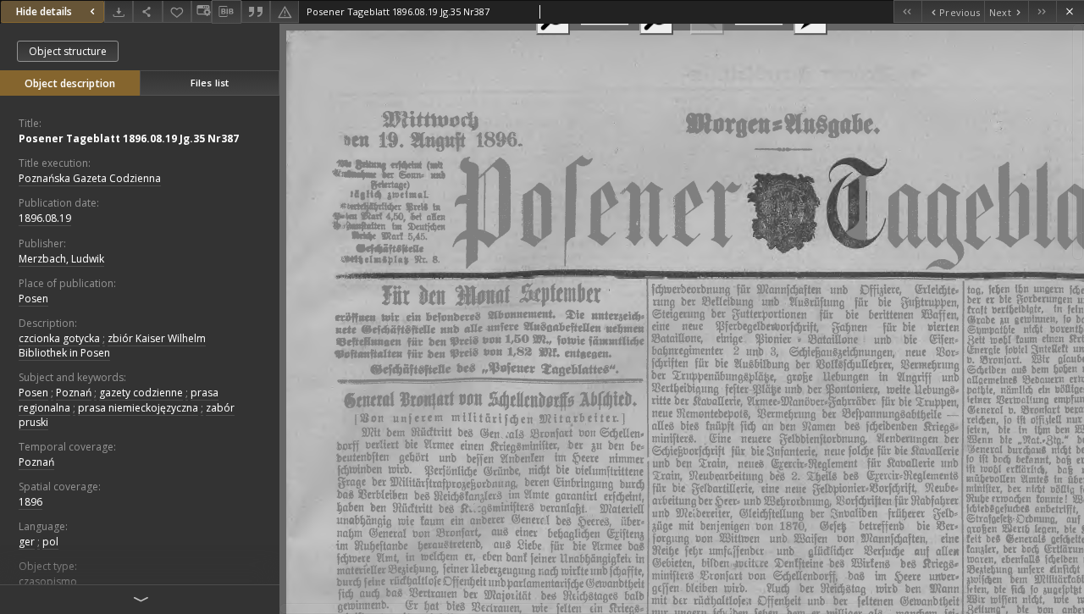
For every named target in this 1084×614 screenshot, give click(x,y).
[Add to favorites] (177, 11)
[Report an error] (284, 11)
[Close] (1070, 11)
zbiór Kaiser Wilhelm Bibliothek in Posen (112, 345)
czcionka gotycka (59, 338)
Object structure (68, 51)
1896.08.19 (45, 218)
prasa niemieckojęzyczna (138, 408)
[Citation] (255, 11)
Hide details (44, 11)
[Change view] (201, 11)
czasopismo (48, 581)
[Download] (118, 11)
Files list (210, 82)
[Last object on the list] (1042, 11)
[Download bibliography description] (226, 12)
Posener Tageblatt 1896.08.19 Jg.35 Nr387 (129, 138)
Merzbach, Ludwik (61, 259)
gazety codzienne (141, 392)
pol (50, 541)
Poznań (73, 392)
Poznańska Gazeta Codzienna (90, 178)
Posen (33, 298)
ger (27, 541)
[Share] (147, 11)
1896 (30, 502)
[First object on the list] (907, 11)
